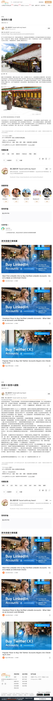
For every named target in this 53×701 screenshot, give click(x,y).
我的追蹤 (24, 683)
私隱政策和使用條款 (11, 699)
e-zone (32, 693)
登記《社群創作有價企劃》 (18, 137)
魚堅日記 (47, 199)
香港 (35, 485)
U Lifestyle (4, 693)
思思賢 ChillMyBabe (16, 199)
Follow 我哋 (31, 145)
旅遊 (2, 16)
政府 (30, 485)
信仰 (3, 154)
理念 (16, 485)
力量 (8, 154)
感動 (3, 485)
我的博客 (24, 686)
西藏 (30, 154)
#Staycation (34, 679)
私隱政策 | (21, 695)
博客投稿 (16, 688)
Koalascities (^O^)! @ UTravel (36, 199)
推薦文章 (37, 5)
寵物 (24, 142)
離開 (44, 485)
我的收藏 (24, 681)
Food (23, 693)
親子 (21, 142)
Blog (28, 693)
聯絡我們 (32, 695)
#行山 (35, 677)
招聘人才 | (27, 695)
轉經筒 (18, 154)
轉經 (35, 154)
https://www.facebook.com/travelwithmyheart (29, 399)
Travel (10, 693)
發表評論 (5, 213)
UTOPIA (26, 199)
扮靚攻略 (29, 142)
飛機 (40, 485)
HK (14, 693)
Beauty (18, 693)
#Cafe (47, 677)
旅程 (25, 485)
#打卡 (39, 677)
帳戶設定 (24, 679)
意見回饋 (16, 686)
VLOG (15, 679)
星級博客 (43, 5)
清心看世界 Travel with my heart (15, 27)
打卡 (10, 142)
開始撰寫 (48, 2)
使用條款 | (15, 695)
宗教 (13, 154)
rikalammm (6, 199)
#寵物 (32, 677)
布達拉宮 (24, 154)
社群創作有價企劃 (6, 5)
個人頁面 (24, 677)
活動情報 (35, 142)
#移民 (39, 679)
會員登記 (41, 2)
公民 (11, 485)
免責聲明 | (10, 695)
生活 (21, 485)
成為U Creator (25, 5)
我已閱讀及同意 (42, 698)
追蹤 (49, 28)
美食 (17, 142)
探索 (33, 5)
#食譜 (43, 677)
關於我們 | (4, 695)
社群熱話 (16, 5)
